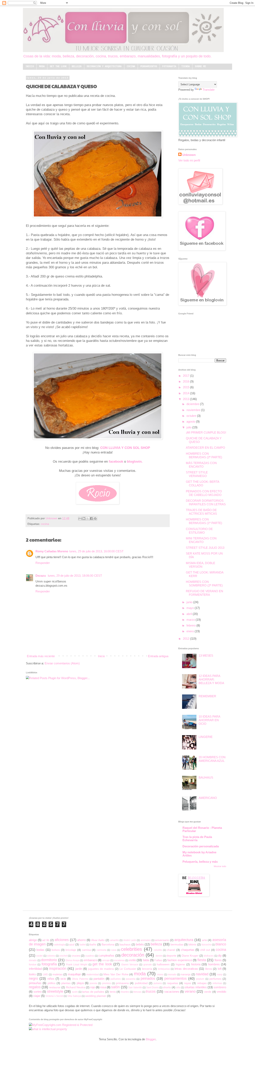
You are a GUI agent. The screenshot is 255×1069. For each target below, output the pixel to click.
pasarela (130, 979)
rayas (187, 983)
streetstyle (55, 991)
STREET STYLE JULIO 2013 (205, 547)
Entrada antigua (158, 656)
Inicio (101, 656)
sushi (75, 991)
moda (140, 973)
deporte (171, 955)
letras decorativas (186, 968)
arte (204, 940)
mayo (190, 608)
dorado (33, 960)
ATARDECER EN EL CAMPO (205, 447)
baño (93, 944)
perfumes (215, 978)
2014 (186, 393)
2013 (186, 399)
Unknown (52, 518)
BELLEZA (76, 66)
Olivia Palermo (80, 979)
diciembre (193, 404)
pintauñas (35, 983)
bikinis (192, 944)
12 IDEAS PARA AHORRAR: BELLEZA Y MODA (211, 679)
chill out (205, 949)
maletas (58, 974)
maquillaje (74, 974)
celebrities (131, 949)
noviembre (193, 410)
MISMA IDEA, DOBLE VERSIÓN (200, 564)
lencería (147, 968)
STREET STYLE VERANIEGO (197, 474)
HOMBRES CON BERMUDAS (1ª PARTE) (204, 521)
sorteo (37, 991)
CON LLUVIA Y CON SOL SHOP (125, 447)
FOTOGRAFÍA (169, 66)
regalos (35, 987)
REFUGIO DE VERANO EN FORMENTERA (204, 592)
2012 (186, 638)
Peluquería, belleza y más (200, 861)
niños (50, 978)
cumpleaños (106, 955)
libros (208, 968)
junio (189, 602)
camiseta (101, 950)
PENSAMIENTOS (148, 66)
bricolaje (71, 949)
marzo (191, 619)
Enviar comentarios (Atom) (62, 663)
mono (160, 974)
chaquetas (187, 949)
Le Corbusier (128, 968)
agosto (191, 421)
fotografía (49, 964)
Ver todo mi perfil (189, 160)
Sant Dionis (152, 987)
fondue (32, 964)
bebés (140, 944)
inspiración (57, 969)
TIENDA (185, 66)
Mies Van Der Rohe (115, 974)
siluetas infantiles (196, 987)
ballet (83, 944)
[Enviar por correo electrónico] (80, 518)
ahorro (81, 940)
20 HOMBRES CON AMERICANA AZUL (212, 758)
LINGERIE (206, 737)
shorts (167, 987)
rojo (92, 987)
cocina (45, 523)
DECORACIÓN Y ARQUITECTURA (104, 66)
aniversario (162, 940)
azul (71, 944)
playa (80, 983)
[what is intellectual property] (48, 1029)
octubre (191, 415)
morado (172, 974)
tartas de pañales (93, 991)
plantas (66, 983)
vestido (221, 991)
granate (147, 964)
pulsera (158, 983)
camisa (86, 949)
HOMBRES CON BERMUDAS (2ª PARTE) (204, 455)
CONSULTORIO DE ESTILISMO (199, 530)
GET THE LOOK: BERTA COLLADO (202, 483)
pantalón (98, 978)
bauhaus (125, 944)
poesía (93, 983)
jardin (78, 968)
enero (190, 631)
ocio (63, 978)
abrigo (33, 940)
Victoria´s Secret (54, 996)
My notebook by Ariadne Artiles (199, 854)
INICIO (30, 66)
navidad (202, 974)
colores (51, 955)
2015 (186, 387)
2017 (186, 375)
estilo (132, 960)
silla (178, 987)
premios (106, 983)
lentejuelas (164, 969)
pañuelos (116, 979)
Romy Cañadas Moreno (51, 551)
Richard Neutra (75, 987)
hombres (214, 964)
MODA (42, 66)
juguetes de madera (101, 968)
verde (207, 991)
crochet (63, 955)
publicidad (141, 983)
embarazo (90, 960)
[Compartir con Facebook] (91, 518)
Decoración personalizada (200, 846)
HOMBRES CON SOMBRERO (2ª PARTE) (204, 583)
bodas (40, 949)
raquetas (172, 983)
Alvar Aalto (98, 940)
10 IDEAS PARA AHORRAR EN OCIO (209, 720)
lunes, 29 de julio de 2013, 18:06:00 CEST (75, 575)
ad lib (45, 940)
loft (220, 968)
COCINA (131, 66)
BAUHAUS (206, 777)
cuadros (89, 955)
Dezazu (41, 575)
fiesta (201, 960)
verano (190, 991)
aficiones (62, 940)
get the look (102, 964)
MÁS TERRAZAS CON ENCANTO (201, 464)
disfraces (209, 955)
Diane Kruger (190, 955)
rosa (103, 987)
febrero (191, 625)
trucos (151, 991)
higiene (180, 964)
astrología (59, 944)
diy (220, 955)
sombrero (220, 987)
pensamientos (175, 978)
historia (195, 964)
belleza (156, 944)
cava (113, 950)
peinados (148, 978)
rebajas (202, 983)
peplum (200, 979)
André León (129, 940)
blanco (221, 944)
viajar (36, 995)
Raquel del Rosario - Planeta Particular (202, 829)
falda (146, 960)
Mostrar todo (220, 866)
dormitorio (49, 960)
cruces (76, 955)
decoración (132, 955)
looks (32, 974)
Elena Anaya (72, 960)
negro (33, 978)
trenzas (137, 991)
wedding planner (95, 995)
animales (146, 940)
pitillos (51, 983)
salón (115, 987)
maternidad (92, 974)
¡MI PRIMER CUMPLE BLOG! (206, 432)
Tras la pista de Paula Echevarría (197, 838)
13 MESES (206, 655)
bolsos (56, 949)
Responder (42, 562)
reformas (217, 983)
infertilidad (35, 968)
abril (189, 614)
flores (218, 960)
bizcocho (206, 944)
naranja (185, 974)
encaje (106, 960)
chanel (171, 949)
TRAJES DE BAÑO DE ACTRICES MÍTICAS (201, 511)
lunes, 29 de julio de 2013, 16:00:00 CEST (96, 551)
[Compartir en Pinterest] (95, 518)
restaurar (55, 987)
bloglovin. (135, 461)
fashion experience (179, 960)
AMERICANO (208, 798)
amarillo (114, 940)
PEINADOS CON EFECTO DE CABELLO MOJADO (204, 493)
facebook (116, 461)
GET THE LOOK (58, 66)
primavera (122, 983)
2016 (186, 381)
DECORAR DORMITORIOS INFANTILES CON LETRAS (206, 502)
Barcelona (108, 944)
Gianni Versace (129, 964)
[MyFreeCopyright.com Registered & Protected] (60, 1025)
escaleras (119, 960)
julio (189, 427)
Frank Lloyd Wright (76, 964)
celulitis (158, 950)
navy (219, 974)
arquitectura (183, 940)
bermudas (177, 944)
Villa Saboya (74, 996)
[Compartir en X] (88, 518)
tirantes (125, 991)
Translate (209, 89)
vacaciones (171, 991)
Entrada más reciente (41, 656)
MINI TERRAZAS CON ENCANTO (201, 540)
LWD (45, 974)
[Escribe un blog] (84, 518)
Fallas (158, 960)
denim (159, 955)
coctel (39, 955)
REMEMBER (207, 696)
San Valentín (135, 987)
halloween (163, 964)
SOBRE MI (200, 66)
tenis (113, 991)
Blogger (151, 1039)
